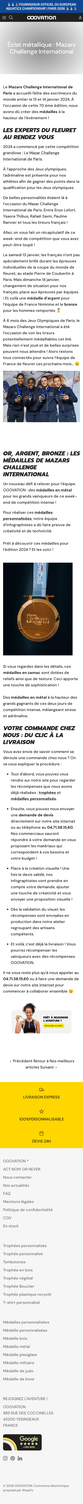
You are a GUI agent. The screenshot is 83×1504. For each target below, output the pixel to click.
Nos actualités (16, 1185)
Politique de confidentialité (28, 1209)
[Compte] (79, 17)
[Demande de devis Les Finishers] (41, 1020)
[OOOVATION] (41, 17)
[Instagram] (5, 1458)
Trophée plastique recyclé (27, 1294)
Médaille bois (15, 1338)
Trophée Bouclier (18, 1286)
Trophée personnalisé (23, 1253)
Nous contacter (17, 1177)
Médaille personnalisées (25, 1330)
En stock (11, 1225)
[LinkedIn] (20, 1458)
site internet (64, 821)
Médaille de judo (18, 1370)
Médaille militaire (18, 1362)
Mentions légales (18, 1201)
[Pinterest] (12, 1458)
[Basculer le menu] (4, 17)
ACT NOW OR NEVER (21, 1169)
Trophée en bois (18, 1270)
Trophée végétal (18, 1278)
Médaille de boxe (18, 1379)
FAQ (7, 1193)
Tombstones (14, 1261)
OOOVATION (23, 1486)
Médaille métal (16, 1346)
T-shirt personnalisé (21, 1302)
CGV (7, 1217)
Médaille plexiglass (20, 1354)
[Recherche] (12, 17)
